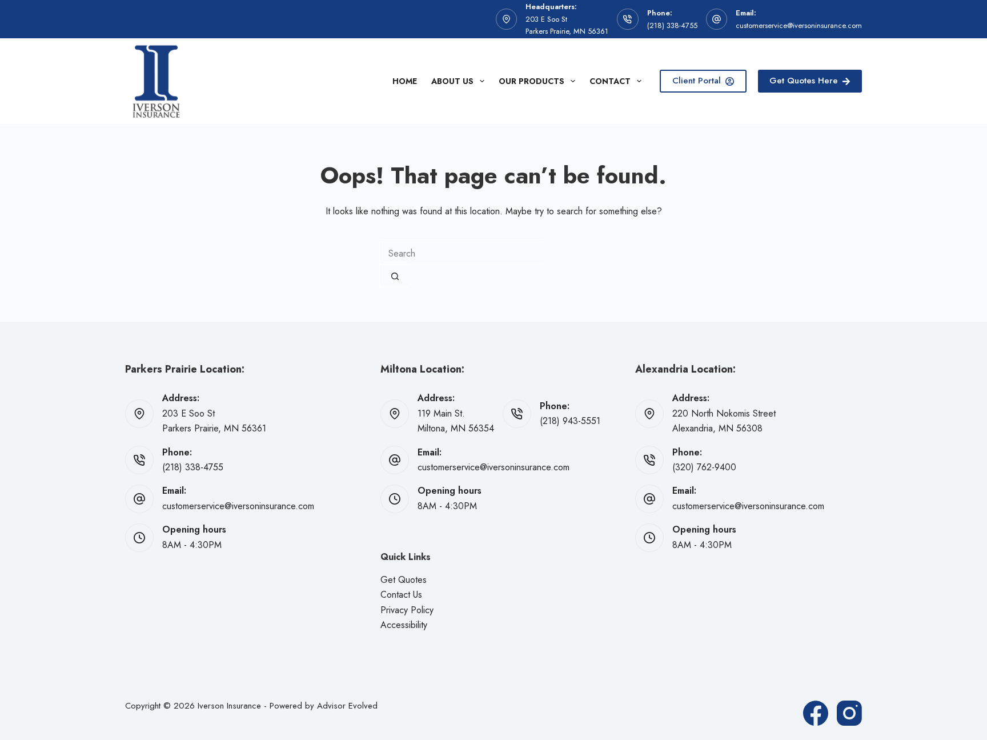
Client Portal (696, 80)
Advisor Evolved (347, 705)
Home (404, 81)
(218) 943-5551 (570, 420)
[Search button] (395, 276)
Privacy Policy (407, 610)
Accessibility (403, 624)
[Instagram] (849, 713)
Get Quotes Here (803, 80)
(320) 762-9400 (704, 467)
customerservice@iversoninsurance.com (799, 25)
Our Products (531, 81)
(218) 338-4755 (672, 25)
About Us (452, 81)
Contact (610, 81)
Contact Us (401, 594)
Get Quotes (403, 579)
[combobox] (461, 253)
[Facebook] (815, 713)
